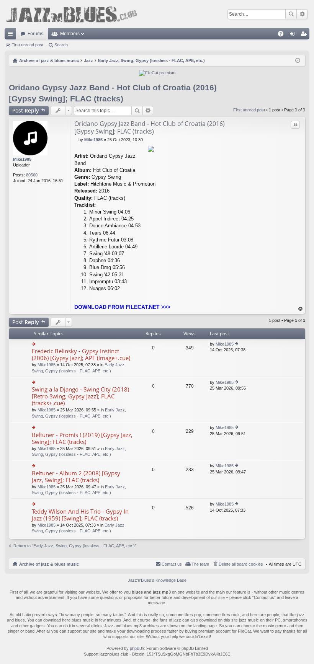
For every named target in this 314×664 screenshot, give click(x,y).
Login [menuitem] (293, 35)
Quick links (12, 35)
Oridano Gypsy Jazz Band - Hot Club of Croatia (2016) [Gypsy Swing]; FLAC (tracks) (149, 127)
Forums (35, 33)
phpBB (136, 648)
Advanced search (302, 14)
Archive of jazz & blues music (49, 564)
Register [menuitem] (305, 35)
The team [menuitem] (200, 564)
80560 (32, 175)
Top (300, 309)
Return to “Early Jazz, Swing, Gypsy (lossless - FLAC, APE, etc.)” (74, 545)
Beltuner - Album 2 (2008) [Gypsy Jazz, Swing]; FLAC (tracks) (76, 477)
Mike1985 (22, 159)
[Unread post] (76, 139)
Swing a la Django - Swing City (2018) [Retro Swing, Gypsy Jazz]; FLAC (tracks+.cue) (80, 396)
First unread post (27, 44)
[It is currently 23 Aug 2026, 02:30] (297, 60)
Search (291, 14)
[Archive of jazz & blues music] (72, 14)
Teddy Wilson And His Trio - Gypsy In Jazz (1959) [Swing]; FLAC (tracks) (80, 515)
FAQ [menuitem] (283, 35)
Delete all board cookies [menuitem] (241, 564)
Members (70, 33)
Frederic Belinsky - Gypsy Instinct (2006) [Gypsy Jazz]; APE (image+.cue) (81, 354)
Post (25, 110)
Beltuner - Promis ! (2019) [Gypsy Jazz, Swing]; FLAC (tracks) (82, 438)
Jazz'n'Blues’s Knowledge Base (157, 580)
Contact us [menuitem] (172, 564)
